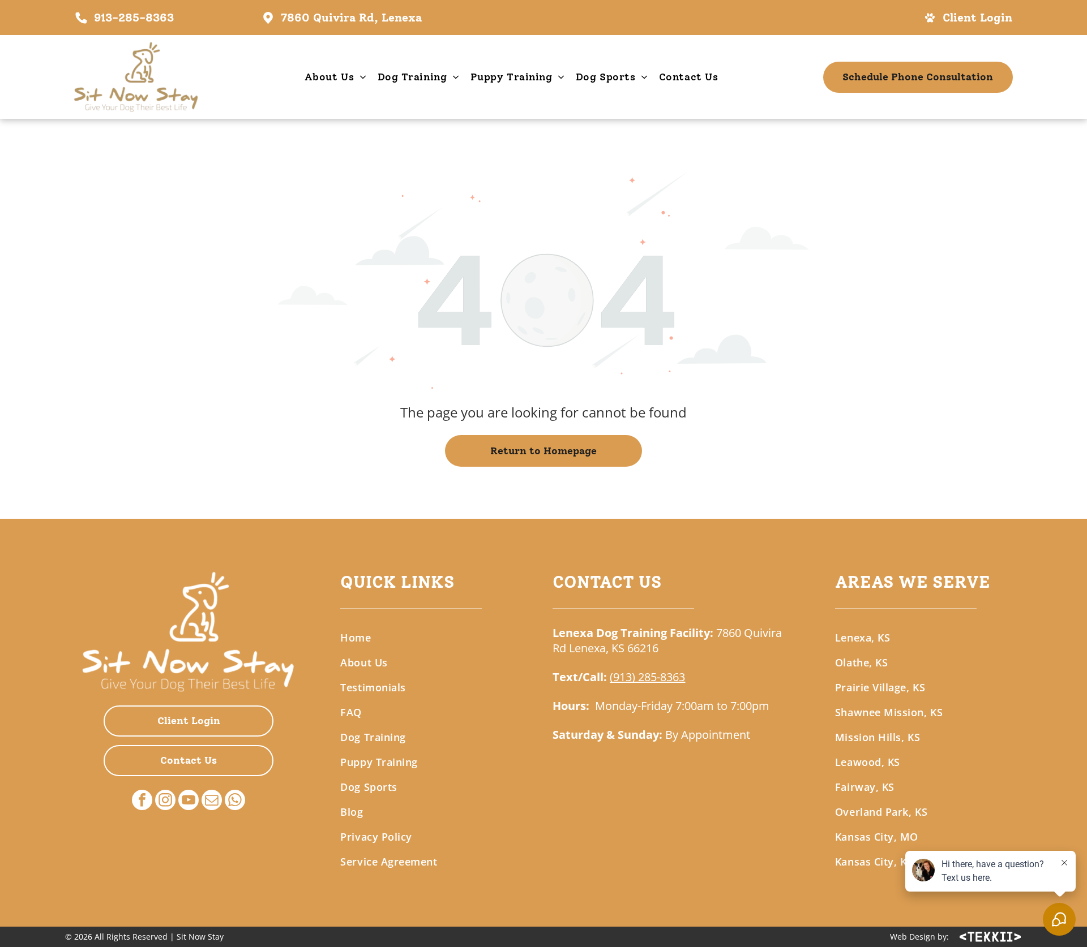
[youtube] (188, 801)
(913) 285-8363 (647, 677)
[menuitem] (335, 77)
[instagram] (165, 801)
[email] (212, 801)
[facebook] (142, 801)
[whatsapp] (235, 801)
